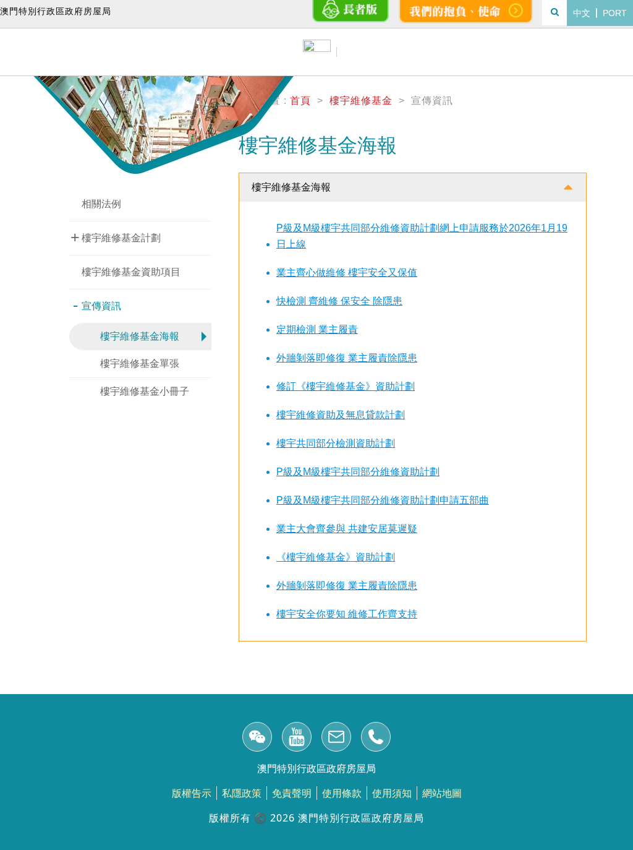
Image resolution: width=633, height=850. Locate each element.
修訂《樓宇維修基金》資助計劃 (345, 386)
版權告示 (191, 793)
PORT (615, 13)
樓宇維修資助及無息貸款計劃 (340, 415)
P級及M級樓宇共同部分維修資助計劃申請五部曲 (382, 500)
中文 (581, 13)
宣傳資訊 (97, 305)
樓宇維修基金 (361, 100)
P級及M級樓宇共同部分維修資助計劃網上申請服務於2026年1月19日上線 (421, 236)
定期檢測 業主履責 (317, 329)
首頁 (300, 100)
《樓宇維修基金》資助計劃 (335, 557)
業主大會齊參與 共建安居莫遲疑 (346, 528)
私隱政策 (241, 793)
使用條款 (342, 793)
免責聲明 (292, 793)
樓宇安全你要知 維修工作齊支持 (346, 614)
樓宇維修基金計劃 (115, 237)
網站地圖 (442, 793)
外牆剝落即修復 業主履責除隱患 (346, 358)
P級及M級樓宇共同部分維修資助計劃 (358, 471)
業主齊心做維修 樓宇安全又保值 (346, 272)
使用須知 (392, 793)
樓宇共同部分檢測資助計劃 (335, 443)
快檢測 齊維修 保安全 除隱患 (339, 301)
